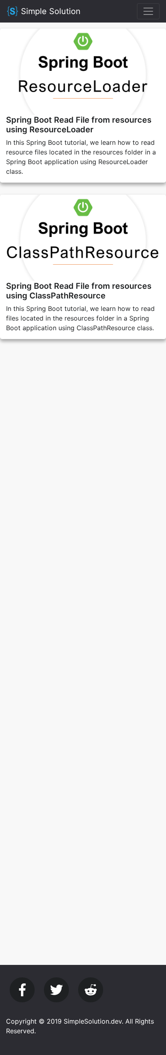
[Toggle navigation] (148, 11)
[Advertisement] (83, 437)
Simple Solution (50, 11)
